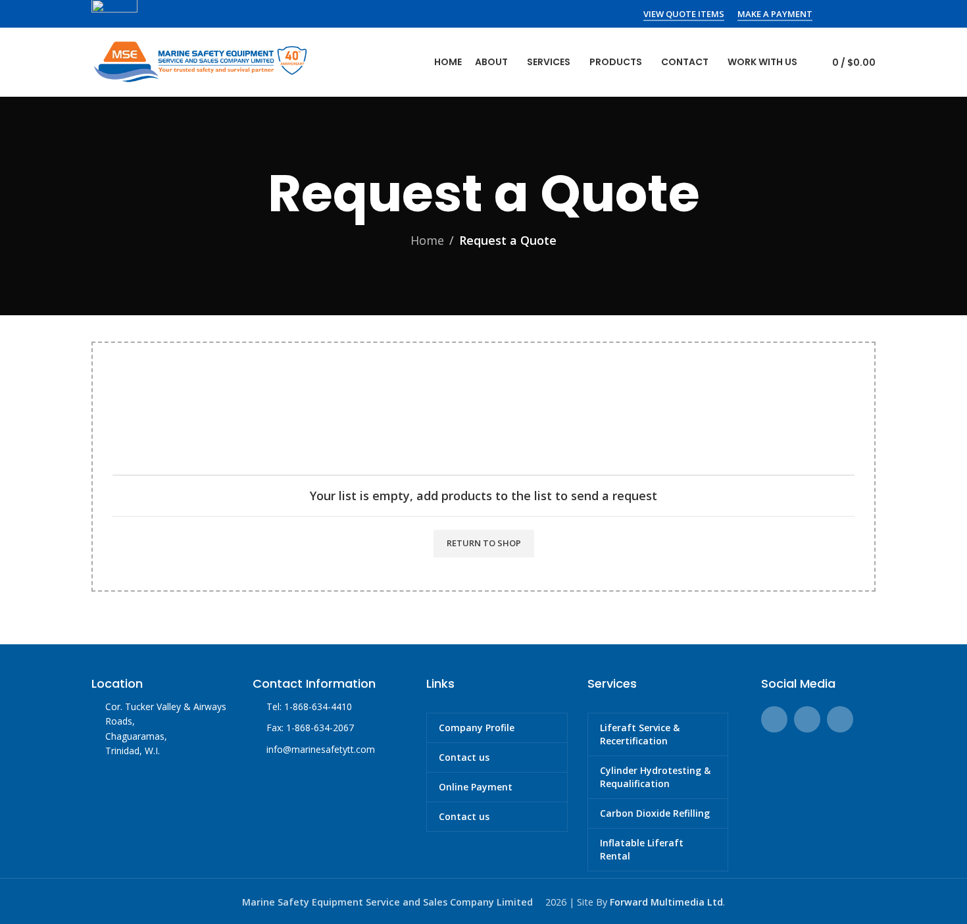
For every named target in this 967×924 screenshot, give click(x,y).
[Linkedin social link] (867, 14)
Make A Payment (774, 14)
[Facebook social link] (834, 14)
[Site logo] (200, 60)
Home (427, 240)
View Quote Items (683, 14)
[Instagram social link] (850, 14)
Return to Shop (484, 543)
